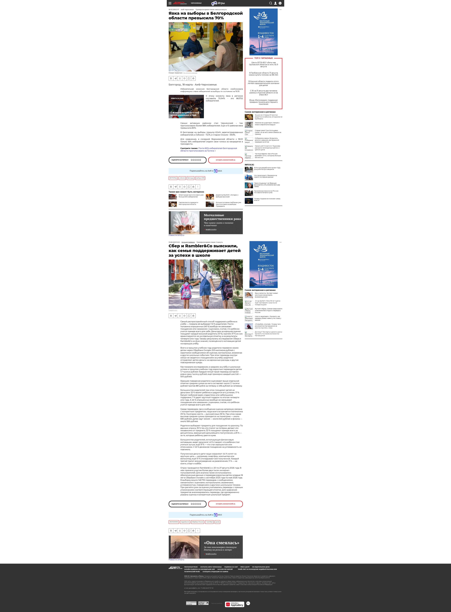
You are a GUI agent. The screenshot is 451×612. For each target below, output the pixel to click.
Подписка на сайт (231, 567)
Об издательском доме (261, 567)
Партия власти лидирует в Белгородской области (188, 203)
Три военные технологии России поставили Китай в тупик (266, 191)
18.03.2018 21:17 (174, 9)
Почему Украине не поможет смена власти (267, 199)
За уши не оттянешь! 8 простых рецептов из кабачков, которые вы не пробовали (268, 117)
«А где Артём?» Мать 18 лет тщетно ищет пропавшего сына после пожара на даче (267, 303)
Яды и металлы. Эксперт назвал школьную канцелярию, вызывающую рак (266, 295)
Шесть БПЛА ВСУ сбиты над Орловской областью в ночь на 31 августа (263, 65)
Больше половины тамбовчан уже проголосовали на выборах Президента (228, 204)
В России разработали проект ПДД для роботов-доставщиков (267, 168)
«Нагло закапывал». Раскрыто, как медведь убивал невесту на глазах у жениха (268, 318)
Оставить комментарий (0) (225, 160)
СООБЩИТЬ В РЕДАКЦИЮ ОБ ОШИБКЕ (215, 571)
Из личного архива (190, 73)
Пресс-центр (244, 567)
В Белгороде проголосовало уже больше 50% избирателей (191, 196)
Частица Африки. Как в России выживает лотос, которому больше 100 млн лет (268, 155)
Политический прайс (192, 571)
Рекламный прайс (191, 567)
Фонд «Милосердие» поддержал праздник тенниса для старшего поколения (263, 102)
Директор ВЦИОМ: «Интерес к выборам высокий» (227, 196)
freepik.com (173, 310)
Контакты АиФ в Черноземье (211, 567)
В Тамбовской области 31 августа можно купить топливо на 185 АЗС (263, 74)
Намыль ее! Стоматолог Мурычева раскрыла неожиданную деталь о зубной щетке (267, 148)
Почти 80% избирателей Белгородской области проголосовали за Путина (208, 149)
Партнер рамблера (216, 603)
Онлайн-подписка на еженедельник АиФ (199, 569)
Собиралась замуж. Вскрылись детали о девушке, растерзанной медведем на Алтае (267, 140)
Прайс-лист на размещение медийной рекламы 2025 (257, 569)
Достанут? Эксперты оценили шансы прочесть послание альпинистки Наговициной (268, 334)
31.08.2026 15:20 (174, 242)
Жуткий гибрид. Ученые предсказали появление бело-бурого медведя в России (268, 310)
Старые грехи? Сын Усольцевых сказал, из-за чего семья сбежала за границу (268, 132)
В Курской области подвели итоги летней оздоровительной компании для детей (263, 83)
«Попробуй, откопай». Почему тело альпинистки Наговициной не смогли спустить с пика (268, 326)
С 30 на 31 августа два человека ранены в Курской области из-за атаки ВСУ (263, 93)
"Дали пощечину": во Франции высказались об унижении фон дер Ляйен (267, 184)
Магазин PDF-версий (225, 569)
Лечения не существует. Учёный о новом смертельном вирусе (267, 123)
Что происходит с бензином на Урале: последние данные (265, 176)
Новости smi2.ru (176, 235)
